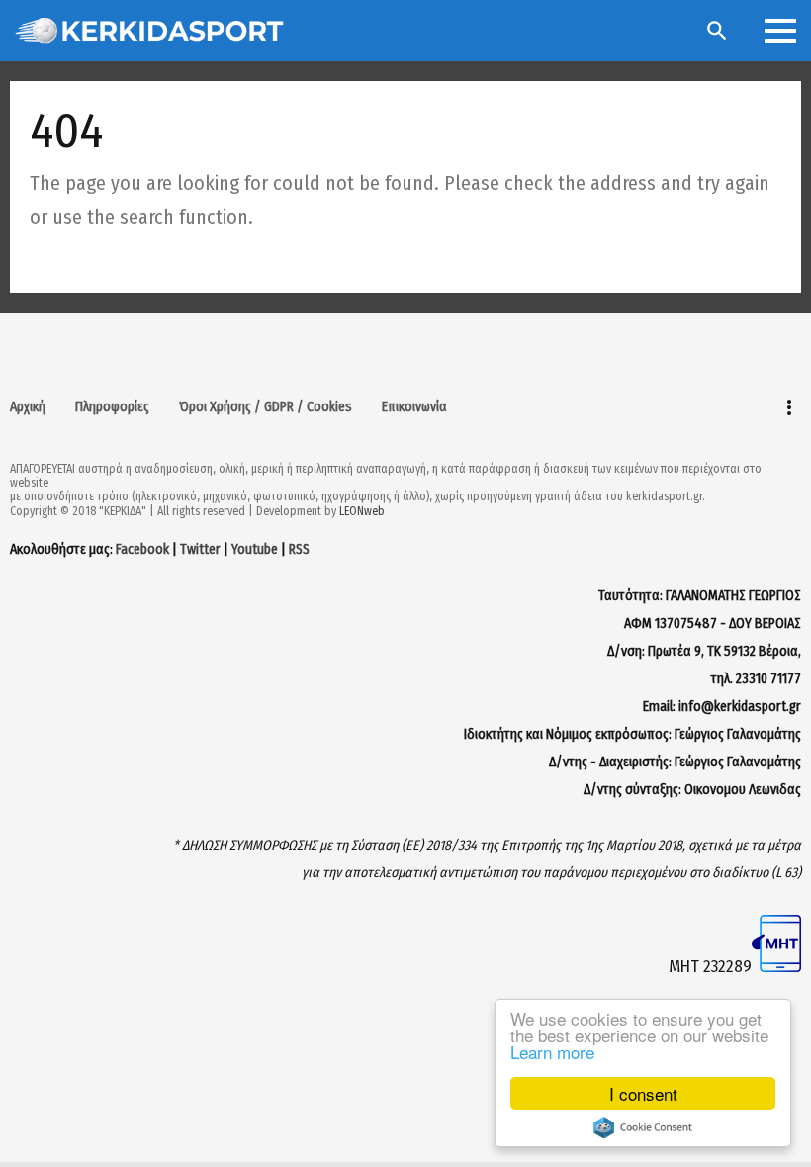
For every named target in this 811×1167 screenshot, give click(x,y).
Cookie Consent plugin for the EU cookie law (642, 1127)
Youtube (254, 549)
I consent (643, 1093)
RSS (299, 549)
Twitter (200, 549)
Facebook (142, 549)
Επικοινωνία (414, 407)
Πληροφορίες (112, 407)
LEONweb (362, 511)
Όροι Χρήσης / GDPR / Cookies (265, 407)
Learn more (552, 1051)
